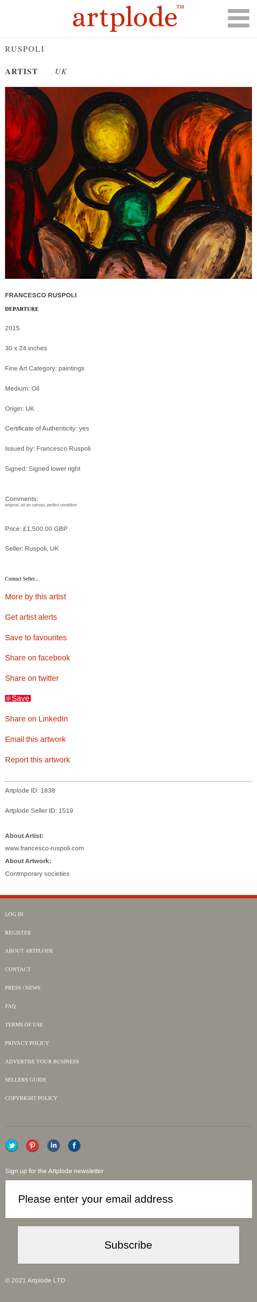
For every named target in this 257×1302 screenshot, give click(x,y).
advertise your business (42, 1061)
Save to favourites (36, 637)
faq (10, 1006)
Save (20, 698)
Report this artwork (37, 759)
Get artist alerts (31, 617)
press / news (22, 988)
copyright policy (31, 1098)
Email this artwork (35, 739)
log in (14, 914)
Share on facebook (37, 657)
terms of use (24, 1025)
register (18, 933)
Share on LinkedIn (36, 718)
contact (18, 969)
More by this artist (35, 596)
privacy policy (27, 1043)
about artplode (29, 951)
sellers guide (26, 1080)
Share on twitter (32, 678)
